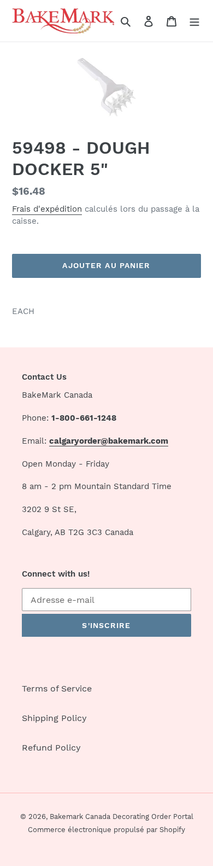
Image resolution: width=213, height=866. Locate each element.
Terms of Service (57, 688)
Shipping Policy (54, 718)
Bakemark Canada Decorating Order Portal (121, 816)
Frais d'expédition (47, 209)
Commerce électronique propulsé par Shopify (106, 830)
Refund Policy (51, 747)
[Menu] (194, 21)
